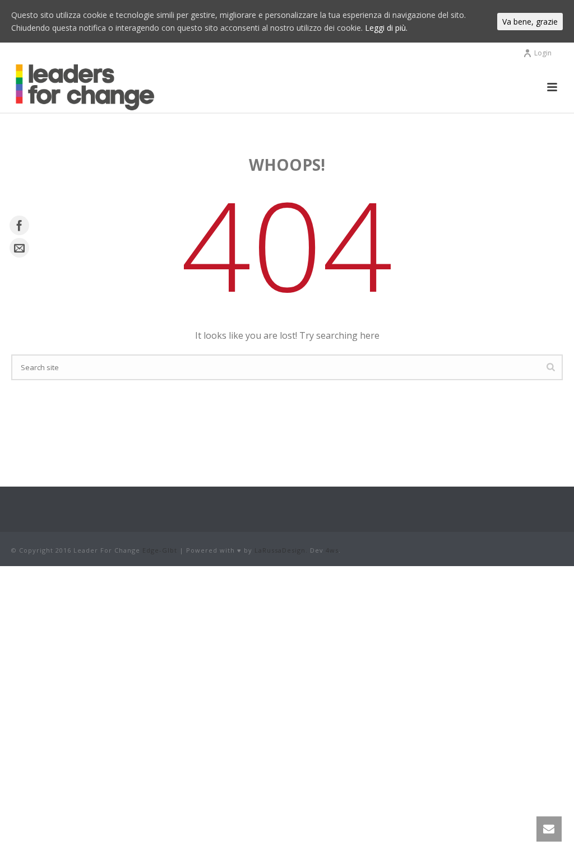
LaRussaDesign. (281, 550)
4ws (332, 550)
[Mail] (19, 248)
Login (543, 53)
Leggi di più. (386, 27)
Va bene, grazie (530, 21)
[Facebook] (19, 225)
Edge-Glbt (159, 550)
